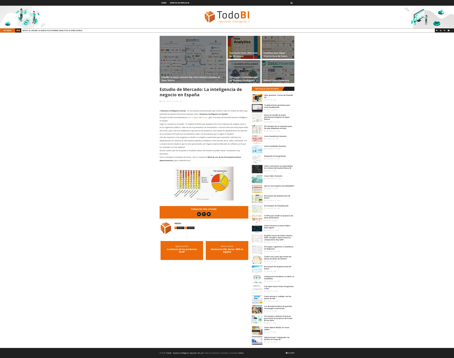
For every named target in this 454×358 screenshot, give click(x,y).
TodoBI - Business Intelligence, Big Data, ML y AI (184, 353)
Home (163, 3)
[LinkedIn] (441, 30)
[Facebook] (204, 214)
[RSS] (445, 30)
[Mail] (448, 30)
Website (180, 228)
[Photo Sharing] (204, 183)
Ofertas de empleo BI (179, 3)
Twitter (191, 228)
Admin (163, 101)
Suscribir (290, 353)
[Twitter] (437, 30)
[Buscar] (291, 3)
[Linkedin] (199, 214)
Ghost (241, 353)
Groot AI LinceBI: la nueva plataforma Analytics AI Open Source (52, 30)
